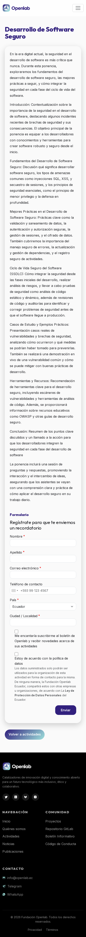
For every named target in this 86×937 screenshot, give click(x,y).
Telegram (14, 886)
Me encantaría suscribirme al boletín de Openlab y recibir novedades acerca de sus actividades (45, 641)
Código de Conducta (60, 844)
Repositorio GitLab (59, 829)
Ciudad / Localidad (23, 616)
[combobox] (14, 590)
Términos (52, 929)
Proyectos (53, 821)
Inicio (6, 821)
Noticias (8, 844)
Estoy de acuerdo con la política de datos (41, 661)
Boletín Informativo (60, 836)
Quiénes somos (14, 829)
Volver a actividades (25, 734)
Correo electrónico (24, 568)
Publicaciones (12, 851)
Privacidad (35, 929)
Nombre (16, 536)
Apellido (16, 552)
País (13, 600)
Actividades (10, 836)
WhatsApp (15, 894)
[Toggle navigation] (78, 8)
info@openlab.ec (20, 878)
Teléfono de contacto (26, 584)
